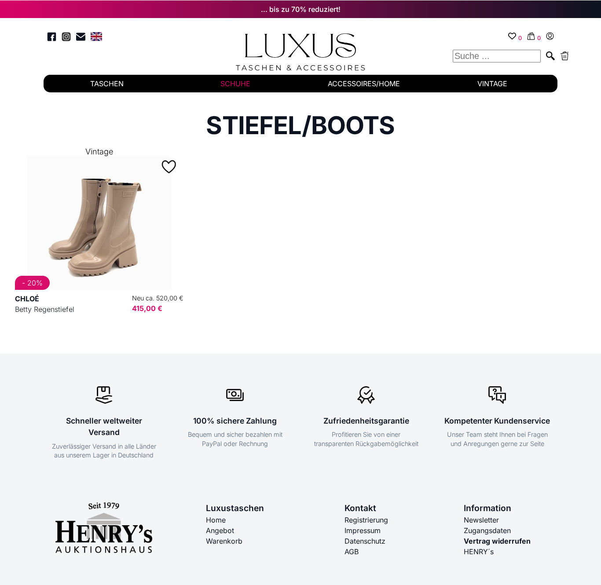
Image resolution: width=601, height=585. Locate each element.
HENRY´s (479, 551)
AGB (351, 551)
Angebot (220, 530)
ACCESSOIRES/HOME (364, 83)
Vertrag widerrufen (497, 541)
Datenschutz (364, 541)
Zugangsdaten (487, 530)
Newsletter (481, 520)
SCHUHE (235, 83)
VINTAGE (492, 83)
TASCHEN (107, 83)
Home (216, 520)
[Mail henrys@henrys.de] (80, 38)
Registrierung (366, 520)
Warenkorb (224, 541)
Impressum (362, 530)
